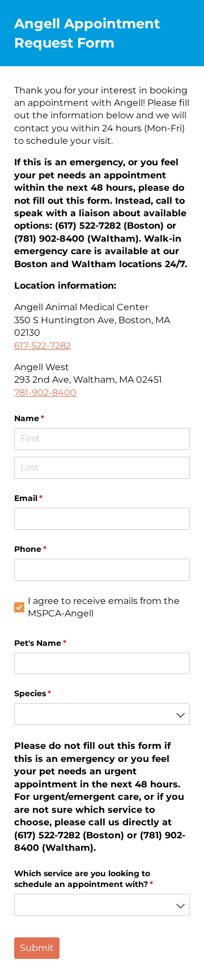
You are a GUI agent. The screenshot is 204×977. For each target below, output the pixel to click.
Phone (48, 549)
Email (46, 498)
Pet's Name (58, 643)
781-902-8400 (45, 392)
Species (51, 693)
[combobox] (102, 714)
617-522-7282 (42, 345)
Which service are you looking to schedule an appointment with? (102, 879)
